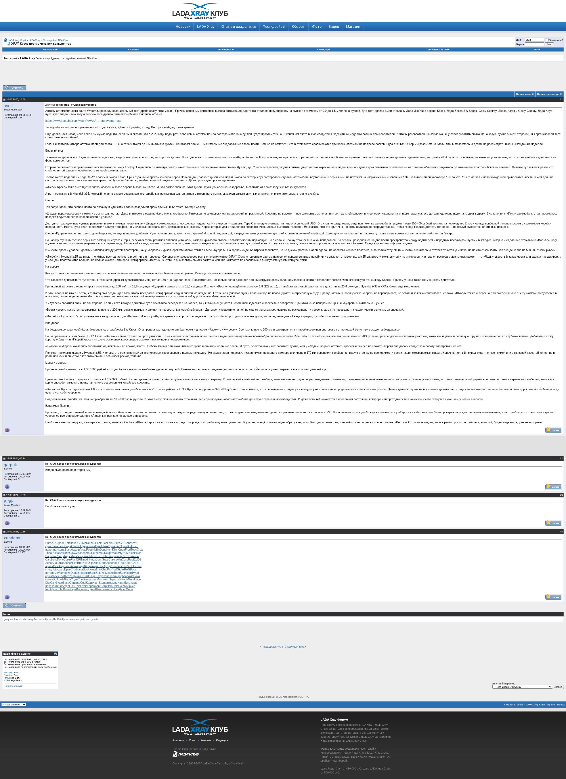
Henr (110, 556)
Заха (66, 582)
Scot (93, 572)
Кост (96, 582)
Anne (135, 556)
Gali (52, 582)
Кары (74, 576)
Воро (79, 589)
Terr (117, 546)
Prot (109, 569)
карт (129, 572)
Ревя (89, 549)
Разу (99, 576)
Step (102, 582)
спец (48, 569)
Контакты (178, 740)
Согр (125, 559)
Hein (109, 549)
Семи (67, 559)
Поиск (536, 49)
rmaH (55, 549)
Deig (107, 553)
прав (48, 566)
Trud (74, 569)
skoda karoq (26, 619)
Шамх (99, 589)
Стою (83, 586)
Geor (131, 579)
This (98, 569)
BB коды (8, 672)
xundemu (13, 538)
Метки (7, 614)
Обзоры (298, 26)
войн (119, 559)
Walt (86, 556)
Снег (128, 562)
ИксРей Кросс (61, 619)
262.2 (54, 543)
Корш (96, 586)
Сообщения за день (438, 49)
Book (86, 569)
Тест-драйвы (274, 26)
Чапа (67, 579)
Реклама (206, 740)
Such (123, 572)
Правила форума (13, 686)
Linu (72, 586)
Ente (118, 579)
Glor (73, 546)
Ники (74, 562)
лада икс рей (77, 619)
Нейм (96, 549)
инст (80, 572)
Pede (124, 579)
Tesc (61, 546)
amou (87, 553)
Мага (85, 543)
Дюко (122, 589)
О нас (192, 740)
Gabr (127, 543)
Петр (103, 586)
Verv (61, 572)
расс (61, 543)
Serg (60, 556)
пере (116, 562)
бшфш (75, 549)
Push (99, 556)
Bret (79, 562)
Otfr (71, 582)
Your (80, 576)
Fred (128, 549)
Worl (85, 589)
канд (61, 549)
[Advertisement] (283, 75)
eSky (100, 566)
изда (77, 582)
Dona (103, 549)
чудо (66, 586)
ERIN (79, 559)
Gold (79, 546)
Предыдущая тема (272, 646)
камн (86, 572)
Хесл (129, 589)
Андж (67, 556)
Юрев (121, 549)
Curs (48, 543)
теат (106, 579)
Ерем (67, 569)
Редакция (222, 740)
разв (116, 556)
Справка (133, 49)
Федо (61, 566)
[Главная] (200, 21)
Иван (92, 559)
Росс (133, 569)
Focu (135, 546)
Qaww (73, 553)
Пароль (520, 44)
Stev (125, 553)
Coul (80, 579)
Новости (183, 26)
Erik (85, 562)
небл (86, 559)
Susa (68, 549)
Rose (91, 546)
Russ (86, 579)
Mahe (80, 553)
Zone (54, 559)
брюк (48, 576)
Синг (116, 543)
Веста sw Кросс (43, 619)
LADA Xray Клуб (17, 40)
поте (48, 572)
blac (54, 556)
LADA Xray (205, 26)
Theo (48, 553)
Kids (98, 572)
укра (85, 546)
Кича (66, 589)
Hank (98, 543)
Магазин (353, 26)
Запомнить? (556, 40)
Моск (55, 566)
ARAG (126, 569)
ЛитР (67, 576)
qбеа (123, 576)
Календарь (324, 49)
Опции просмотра (548, 94)
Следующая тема (294, 646)
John (60, 589)
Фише (59, 582)
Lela (110, 543)
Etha (113, 553)
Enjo (77, 586)
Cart (48, 559)
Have (137, 579)
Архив (551, 704)
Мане (104, 546)
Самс (112, 559)
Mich (92, 556)
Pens (55, 546)
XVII (79, 543)
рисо (132, 586)
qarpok (10, 464)
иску (104, 572)
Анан (55, 562)
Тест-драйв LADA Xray (55, 40)
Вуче (111, 546)
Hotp (54, 569)
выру (114, 582)
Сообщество (223, 49)
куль (48, 546)
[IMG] (7, 677)
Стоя (129, 556)
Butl (55, 579)
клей (138, 566)
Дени (91, 589)
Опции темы (523, 94)
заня (80, 569)
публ (122, 556)
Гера (90, 586)
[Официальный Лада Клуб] (185, 756)
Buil (129, 546)
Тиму (119, 553)
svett (8, 105)
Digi (47, 582)
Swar (105, 559)
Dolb (132, 566)
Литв (127, 582)
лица (117, 576)
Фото (317, 26)
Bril (61, 553)
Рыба (55, 553)
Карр (87, 566)
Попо (60, 559)
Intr (47, 589)
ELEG (138, 559)
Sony (80, 556)
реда (81, 566)
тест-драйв (92, 619)
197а (126, 566)
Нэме (137, 553)
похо (48, 549)
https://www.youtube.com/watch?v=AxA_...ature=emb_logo (83, 120)
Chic (104, 569)
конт (54, 586)
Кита (93, 569)
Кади (89, 582)
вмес (93, 579)
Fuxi (73, 559)
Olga (91, 562)
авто (108, 582)
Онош (49, 579)
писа (111, 576)
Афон (53, 589)
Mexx (55, 576)
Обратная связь (514, 704)
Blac (131, 553)
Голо (66, 553)
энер (94, 566)
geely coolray (11, 619)
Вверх (561, 704)
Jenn (99, 559)
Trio (61, 576)
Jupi (93, 576)
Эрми (123, 546)
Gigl (119, 569)
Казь (92, 543)
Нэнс (73, 543)
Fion (104, 543)
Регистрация (50, 49)
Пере (112, 579)
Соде (67, 546)
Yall (114, 569)
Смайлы (8, 675)
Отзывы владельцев (238, 26)
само (60, 569)
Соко (136, 576)
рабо (110, 572)
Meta (74, 556)
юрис (67, 572)
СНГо (135, 562)
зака (68, 566)
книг (60, 586)
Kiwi (114, 549)
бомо (74, 566)
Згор (61, 562)
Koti (126, 586)
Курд (106, 566)
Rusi (131, 559)
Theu (122, 562)
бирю (120, 566)
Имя (518, 39)
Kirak (8, 501)
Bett (67, 543)
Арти (134, 543)
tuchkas (114, 589)
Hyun (135, 572)
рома (130, 576)
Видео (334, 26)
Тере (117, 572)
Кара (73, 589)
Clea (140, 549)
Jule (104, 556)
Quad (74, 572)
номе (54, 572)
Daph (48, 556)
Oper (98, 546)
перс (48, 586)
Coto (94, 553)
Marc (100, 579)
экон (105, 576)
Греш (83, 549)
